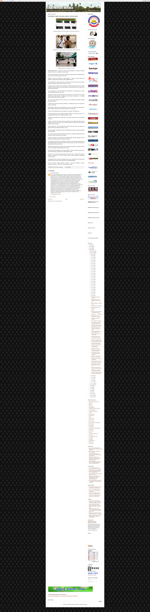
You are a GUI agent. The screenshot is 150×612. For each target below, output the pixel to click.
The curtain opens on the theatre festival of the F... (96, 337)
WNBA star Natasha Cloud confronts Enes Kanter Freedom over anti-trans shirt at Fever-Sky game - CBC (95, 510)
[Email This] (65, 167)
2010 (90, 246)
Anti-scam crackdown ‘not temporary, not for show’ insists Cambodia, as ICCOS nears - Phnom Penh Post (94, 458)
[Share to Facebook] (69, 167)
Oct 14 (92, 282)
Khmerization (91, 425)
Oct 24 (92, 266)
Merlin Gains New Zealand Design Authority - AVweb (95, 474)
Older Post (82, 199)
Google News (91, 415)
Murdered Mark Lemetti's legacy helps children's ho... (95, 364)
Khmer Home (91, 421)
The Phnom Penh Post (93, 436)
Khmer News (91, 423)
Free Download (92, 414)
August (91, 385)
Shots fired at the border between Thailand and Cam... (95, 328)
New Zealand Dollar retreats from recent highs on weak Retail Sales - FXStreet (95, 481)
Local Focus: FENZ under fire (94, 489)
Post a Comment (53, 196)
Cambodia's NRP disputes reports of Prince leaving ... (96, 344)
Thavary (90, 432)
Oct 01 (92, 381)
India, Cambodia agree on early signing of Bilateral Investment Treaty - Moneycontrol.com (95, 462)
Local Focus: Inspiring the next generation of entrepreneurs (94, 496)
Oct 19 (92, 274)
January (91, 396)
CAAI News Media (92, 521)
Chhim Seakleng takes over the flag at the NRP (96, 332)
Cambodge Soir (92, 407)
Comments (91, 581)
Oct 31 (92, 255)
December (92, 251)
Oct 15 (92, 281)
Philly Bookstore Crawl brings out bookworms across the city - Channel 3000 (95, 516)
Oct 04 (92, 377)
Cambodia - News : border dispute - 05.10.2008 (96, 356)
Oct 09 (92, 290)
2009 (90, 248)
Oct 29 (92, 258)
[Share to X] (67, 167)
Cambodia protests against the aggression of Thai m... (96, 326)
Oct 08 (92, 292)
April (91, 391)
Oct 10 (92, 289)
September (92, 383)
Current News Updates (93, 411)
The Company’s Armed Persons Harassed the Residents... (95, 353)
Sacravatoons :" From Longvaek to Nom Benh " (96, 316)
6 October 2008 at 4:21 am (56, 194)
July (91, 387)
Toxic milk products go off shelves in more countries (96, 368)
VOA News (91, 439)
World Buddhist (92, 440)
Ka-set (90, 416)
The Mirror (91, 435)
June (91, 388)
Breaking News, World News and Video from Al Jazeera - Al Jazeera (95, 513)
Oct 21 (92, 271)
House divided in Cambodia (96, 320)
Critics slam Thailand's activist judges (95, 346)
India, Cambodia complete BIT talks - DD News (94, 452)
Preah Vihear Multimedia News (94, 428)
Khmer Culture (91, 418)
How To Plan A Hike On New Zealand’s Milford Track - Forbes (95, 468)
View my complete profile (92, 530)
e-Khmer (90, 412)
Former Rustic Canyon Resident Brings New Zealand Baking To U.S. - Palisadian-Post (95, 471)
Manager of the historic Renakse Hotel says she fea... (96, 300)
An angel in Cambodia (95, 348)
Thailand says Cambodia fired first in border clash (96, 370)
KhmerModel (91, 426)
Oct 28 (92, 260)
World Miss (91, 442)
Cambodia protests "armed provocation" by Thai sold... (96, 362)
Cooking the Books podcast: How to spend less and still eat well (95, 487)
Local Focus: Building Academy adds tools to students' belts (94, 493)
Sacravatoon (91, 430)
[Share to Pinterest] (70, 167)
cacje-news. (91, 405)
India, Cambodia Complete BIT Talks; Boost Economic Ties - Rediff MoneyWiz (95, 448)
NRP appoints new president (96, 305)
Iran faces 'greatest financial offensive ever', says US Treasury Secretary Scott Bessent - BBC (95, 501)
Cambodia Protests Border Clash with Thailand (96, 350)
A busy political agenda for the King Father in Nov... (96, 323)
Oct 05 (92, 375)
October (91, 254)
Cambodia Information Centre (94, 408)
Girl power (93, 309)
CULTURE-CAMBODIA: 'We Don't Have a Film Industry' (96, 341)
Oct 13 (92, 284)
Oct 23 (92, 268)
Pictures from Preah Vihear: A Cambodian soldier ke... (96, 312)
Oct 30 (92, 257)
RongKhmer (91, 429)
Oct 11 (92, 287)
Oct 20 (92, 273)
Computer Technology (92, 575)
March (91, 393)
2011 (90, 244)
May (91, 390)
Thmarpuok (91, 437)
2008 (90, 249)
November (92, 252)
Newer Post (50, 199)
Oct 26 (92, 263)
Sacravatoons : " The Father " (96, 314)
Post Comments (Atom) (57, 201)
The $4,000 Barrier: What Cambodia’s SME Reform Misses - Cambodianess (95, 454)
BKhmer (90, 404)
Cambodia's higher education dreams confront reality (96, 373)
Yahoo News (91, 443)
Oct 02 (92, 380)
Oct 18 (92, 276)
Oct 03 (92, 378)
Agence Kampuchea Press (94, 401)
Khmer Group (91, 419)
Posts (90, 579)
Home (66, 199)
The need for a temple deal (96, 338)
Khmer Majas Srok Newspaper (94, 422)
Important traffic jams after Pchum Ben (96, 334)
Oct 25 (92, 265)
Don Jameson (53, 172)
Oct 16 (92, 279)
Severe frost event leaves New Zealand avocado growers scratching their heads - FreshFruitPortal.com (94, 477)
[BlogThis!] (66, 167)
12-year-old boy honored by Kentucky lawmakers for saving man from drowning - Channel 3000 (94, 506)
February (92, 395)
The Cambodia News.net (93, 433)
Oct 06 (92, 295)
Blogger (85, 604)
